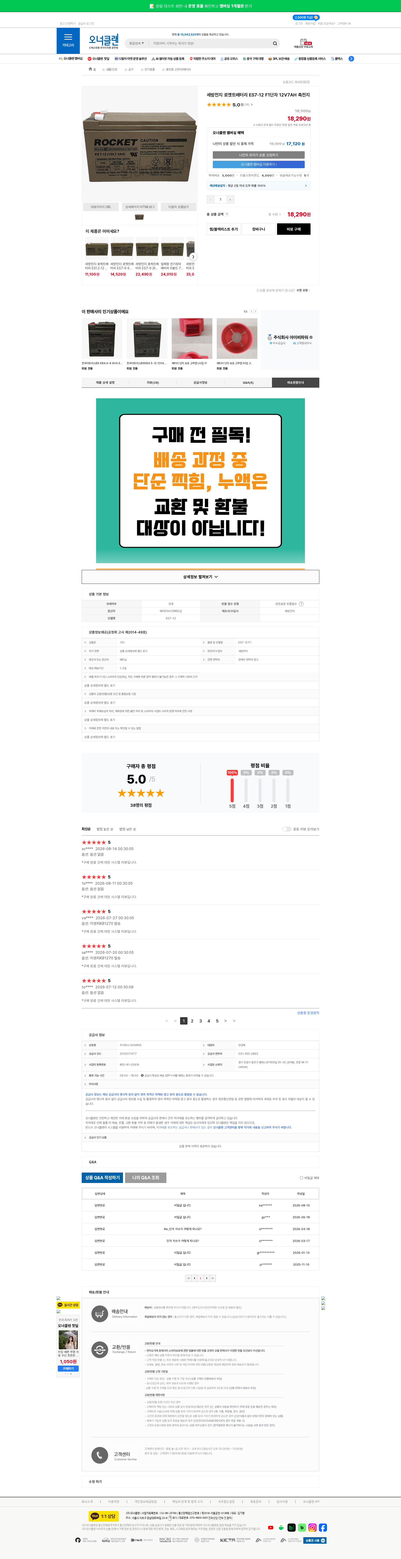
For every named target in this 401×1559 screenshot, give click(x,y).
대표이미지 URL (101, 207)
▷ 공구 (128, 69)
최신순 (86, 829)
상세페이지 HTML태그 (140, 207)
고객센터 (342, 23)
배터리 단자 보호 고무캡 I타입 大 (234, 363)
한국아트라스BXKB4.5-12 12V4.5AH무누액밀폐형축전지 (159, 363)
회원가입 (310, 23)
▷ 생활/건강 (110, 69)
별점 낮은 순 (127, 829)
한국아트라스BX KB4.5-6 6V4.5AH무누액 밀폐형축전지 (114, 363)
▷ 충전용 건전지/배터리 (176, 69)
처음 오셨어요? (326, 23)
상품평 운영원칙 (308, 1013)
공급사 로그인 (86, 23)
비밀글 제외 (311, 1178)
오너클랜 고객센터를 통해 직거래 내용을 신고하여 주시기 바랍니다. (252, 1127)
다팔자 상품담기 (178, 207)
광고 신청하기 (68, 23)
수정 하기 (95, 1481)
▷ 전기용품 (147, 69)
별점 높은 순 (105, 829)
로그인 (299, 23)
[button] (65, 1373)
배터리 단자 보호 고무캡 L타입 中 (189, 363)
